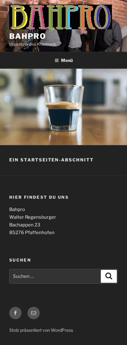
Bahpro (27, 36)
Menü (67, 60)
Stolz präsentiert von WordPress (41, 330)
